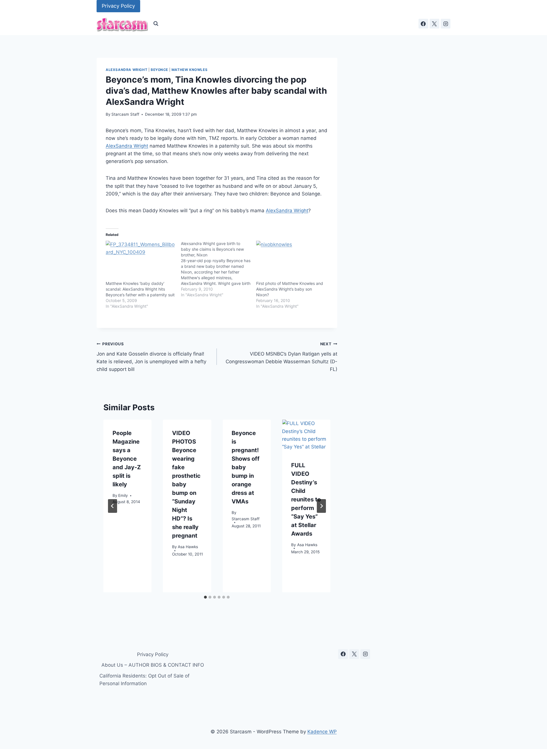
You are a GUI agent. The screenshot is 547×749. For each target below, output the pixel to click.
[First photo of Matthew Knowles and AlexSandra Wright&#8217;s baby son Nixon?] (291, 261)
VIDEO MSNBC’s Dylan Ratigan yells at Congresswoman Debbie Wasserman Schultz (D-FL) (281, 357)
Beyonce (159, 70)
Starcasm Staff (125, 114)
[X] (434, 23)
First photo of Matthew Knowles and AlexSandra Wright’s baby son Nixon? (289, 289)
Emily (123, 495)
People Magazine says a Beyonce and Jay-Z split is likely (127, 459)
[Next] (321, 506)
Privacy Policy (118, 6)
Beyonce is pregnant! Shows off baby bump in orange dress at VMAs (246, 467)
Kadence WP (322, 731)
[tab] (205, 597)
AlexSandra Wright (126, 70)
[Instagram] (445, 23)
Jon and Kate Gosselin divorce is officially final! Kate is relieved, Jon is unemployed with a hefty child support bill (151, 357)
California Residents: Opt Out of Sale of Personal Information (144, 679)
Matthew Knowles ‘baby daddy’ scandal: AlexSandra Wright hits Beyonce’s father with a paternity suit (140, 289)
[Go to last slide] (112, 506)
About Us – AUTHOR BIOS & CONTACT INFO (152, 665)
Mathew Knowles (189, 70)
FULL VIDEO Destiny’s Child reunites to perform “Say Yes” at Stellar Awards (306, 499)
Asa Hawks (188, 546)
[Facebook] (423, 23)
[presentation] (306, 436)
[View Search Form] (156, 24)
